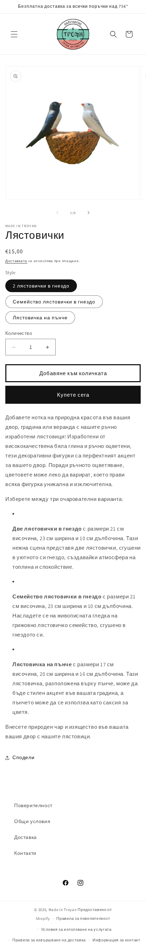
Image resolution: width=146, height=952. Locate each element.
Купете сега (73, 394)
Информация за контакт (116, 940)
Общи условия (32, 821)
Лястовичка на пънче (40, 317)
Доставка (25, 837)
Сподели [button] (23, 757)
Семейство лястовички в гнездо (54, 301)
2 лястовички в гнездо (41, 286)
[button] (14, 34)
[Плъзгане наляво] (57, 212)
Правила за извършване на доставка (49, 940)
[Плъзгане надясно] (88, 212)
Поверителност (33, 805)
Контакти (25, 853)
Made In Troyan (63, 909)
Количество (18, 333)
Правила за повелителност (83, 918)
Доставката (16, 261)
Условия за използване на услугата (76, 929)
